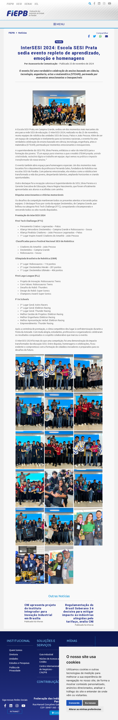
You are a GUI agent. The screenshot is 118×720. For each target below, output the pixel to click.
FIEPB (10, 3)
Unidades (13, 659)
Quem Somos (15, 650)
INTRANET (15, 711)
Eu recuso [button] (90, 703)
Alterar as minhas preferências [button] (85, 709)
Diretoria (13, 654)
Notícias (22, 33)
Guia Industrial (46, 654)
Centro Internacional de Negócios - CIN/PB (49, 669)
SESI (19, 3)
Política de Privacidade (14, 669)
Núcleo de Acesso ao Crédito (49, 660)
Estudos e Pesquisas (19, 663)
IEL (36, 3)
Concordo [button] (74, 703)
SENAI (28, 3)
